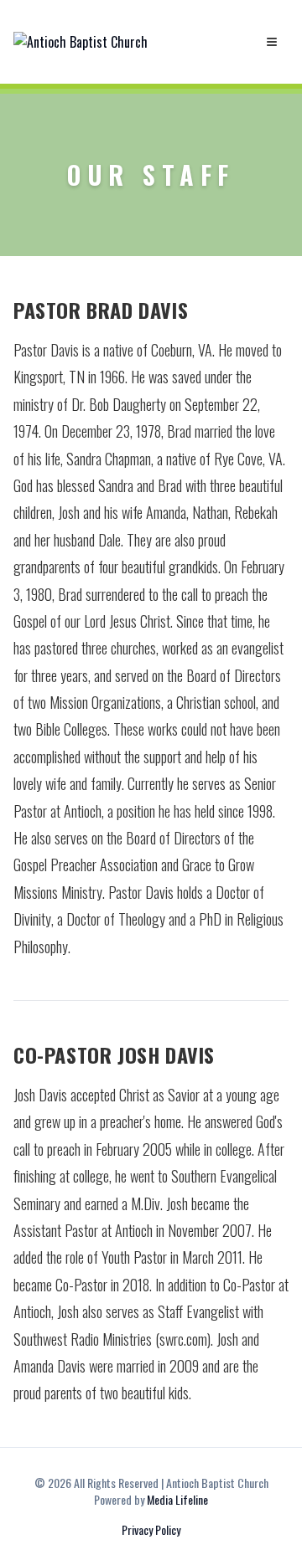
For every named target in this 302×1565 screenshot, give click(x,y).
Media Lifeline (177, 1499)
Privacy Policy (151, 1529)
